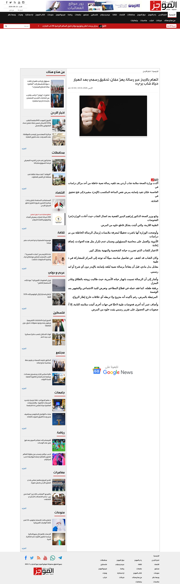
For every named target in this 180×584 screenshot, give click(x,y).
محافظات (131, 15)
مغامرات (59, 472)
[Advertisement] (90, 48)
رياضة (70, 15)
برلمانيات (134, 20)
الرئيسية (172, 15)
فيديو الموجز (60, 15)
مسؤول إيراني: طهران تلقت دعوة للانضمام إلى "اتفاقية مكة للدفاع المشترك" (38, 84)
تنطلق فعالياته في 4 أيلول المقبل (40, 214)
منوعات (50, 15)
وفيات (20, 15)
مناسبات (143, 20)
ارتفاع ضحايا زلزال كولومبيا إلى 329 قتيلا (37, 295)
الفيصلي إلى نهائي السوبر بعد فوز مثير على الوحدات (37, 441)
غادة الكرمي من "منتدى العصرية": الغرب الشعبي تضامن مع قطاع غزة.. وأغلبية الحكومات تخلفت (37, 257)
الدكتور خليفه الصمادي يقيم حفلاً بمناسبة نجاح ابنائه (38, 361)
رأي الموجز (152, 15)
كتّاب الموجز (40, 15)
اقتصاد (122, 15)
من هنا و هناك (169, 20)
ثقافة (114, 15)
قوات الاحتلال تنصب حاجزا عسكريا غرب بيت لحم (38, 335)
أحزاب (151, 20)
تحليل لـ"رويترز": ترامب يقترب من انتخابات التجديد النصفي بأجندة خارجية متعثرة (37, 98)
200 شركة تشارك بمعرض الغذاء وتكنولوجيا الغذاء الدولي (38, 218)
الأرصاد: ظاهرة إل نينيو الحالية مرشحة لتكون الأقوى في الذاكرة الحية (38, 537)
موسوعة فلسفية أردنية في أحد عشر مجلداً (37, 241)
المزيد (24, 148)
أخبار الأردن (162, 15)
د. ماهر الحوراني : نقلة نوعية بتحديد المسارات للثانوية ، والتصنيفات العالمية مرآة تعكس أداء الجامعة (37, 403)
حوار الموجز (141, 15)
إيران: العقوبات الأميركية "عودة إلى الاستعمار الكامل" (37, 281)
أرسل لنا (20, 10)
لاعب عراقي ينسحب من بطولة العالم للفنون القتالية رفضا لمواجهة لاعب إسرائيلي (37, 457)
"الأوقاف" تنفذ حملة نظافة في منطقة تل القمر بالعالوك (39, 175)
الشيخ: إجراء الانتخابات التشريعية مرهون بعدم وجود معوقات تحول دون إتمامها (37, 323)
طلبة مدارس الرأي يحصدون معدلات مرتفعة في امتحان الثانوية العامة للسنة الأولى (37, 377)
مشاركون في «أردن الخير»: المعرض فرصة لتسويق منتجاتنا (37, 161)
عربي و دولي (105, 15)
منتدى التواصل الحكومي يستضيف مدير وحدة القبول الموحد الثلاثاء (37, 415)
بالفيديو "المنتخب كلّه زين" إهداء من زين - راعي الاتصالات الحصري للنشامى (37, 497)
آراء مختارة (29, 15)
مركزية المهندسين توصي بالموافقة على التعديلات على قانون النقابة (37, 135)
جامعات (78, 15)
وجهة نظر (12, 15)
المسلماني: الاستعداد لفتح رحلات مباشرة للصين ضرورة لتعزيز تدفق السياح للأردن (38, 203)
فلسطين (94, 15)
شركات (159, 20)
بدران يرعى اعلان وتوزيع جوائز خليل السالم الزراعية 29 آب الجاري (82, 26)
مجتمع (86, 15)
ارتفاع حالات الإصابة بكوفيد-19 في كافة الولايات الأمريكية (37, 521)
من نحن (11, 10)
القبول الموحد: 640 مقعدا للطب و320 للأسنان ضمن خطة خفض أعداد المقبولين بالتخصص (37, 123)
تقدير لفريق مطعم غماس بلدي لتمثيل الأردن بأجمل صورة (39, 481)
